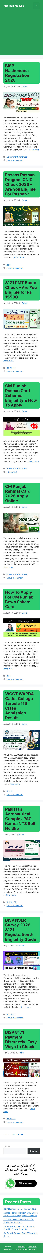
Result (9, 791)
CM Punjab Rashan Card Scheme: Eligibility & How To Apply (21, 395)
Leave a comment (15, 160)
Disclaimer (20, 1249)
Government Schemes (17, 157)
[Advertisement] (21, 34)
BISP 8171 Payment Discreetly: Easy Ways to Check (21, 1039)
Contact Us (32, 1247)
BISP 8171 (11, 368)
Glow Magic (8, 1249)
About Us (21, 1247)
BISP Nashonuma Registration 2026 (17, 72)
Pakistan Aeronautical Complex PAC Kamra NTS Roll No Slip (20, 819)
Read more (34, 150)
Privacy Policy (31, 1249)
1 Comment (12, 472)
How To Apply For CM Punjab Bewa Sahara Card (19, 599)
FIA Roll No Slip (13, 5)
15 (13, 1134)
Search (6, 1146)
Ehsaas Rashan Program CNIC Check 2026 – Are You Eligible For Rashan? (20, 184)
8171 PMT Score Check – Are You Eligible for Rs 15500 (21, 289)
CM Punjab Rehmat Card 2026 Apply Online (18, 493)
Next (19, 1134)
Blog (9, 265)
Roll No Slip (12, 902)
